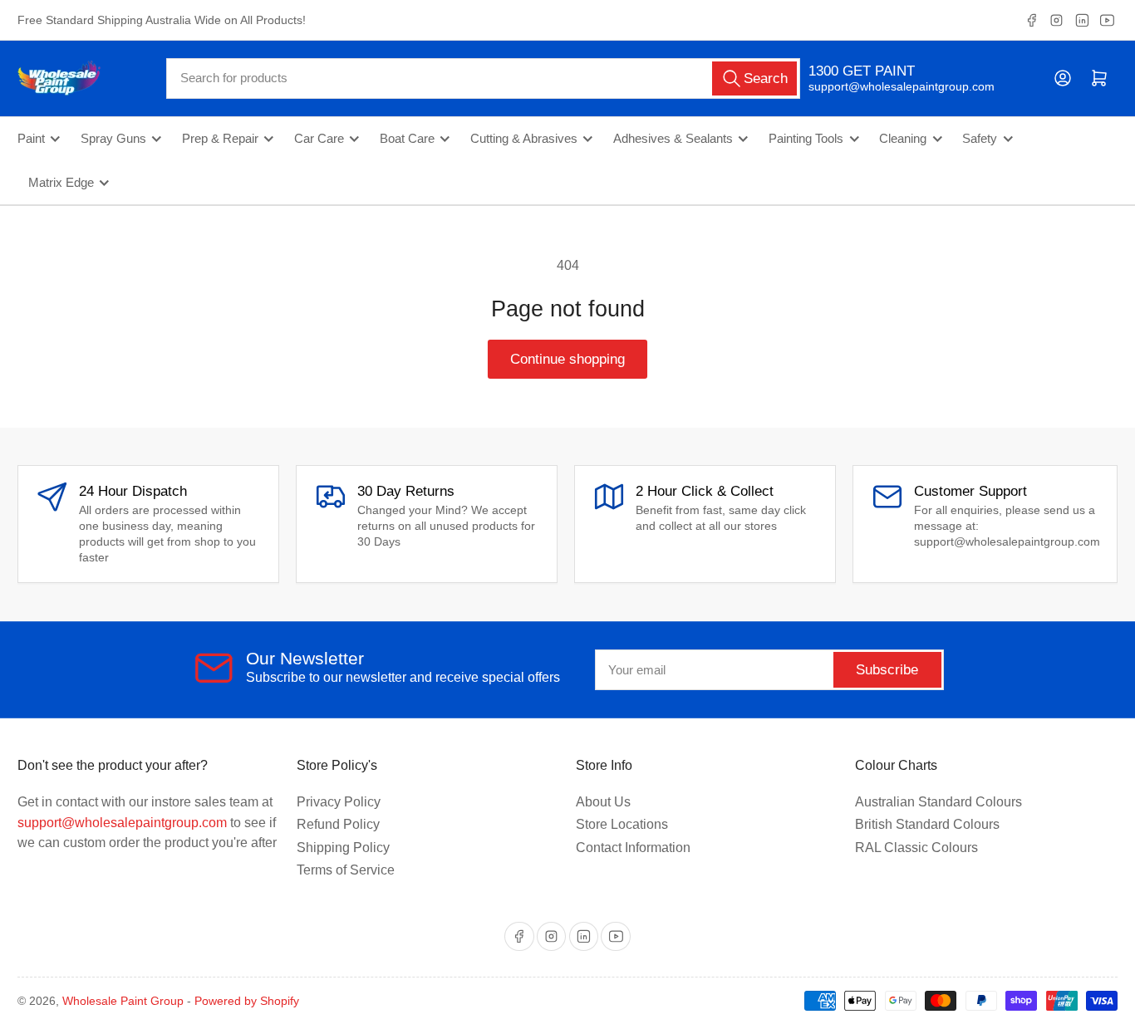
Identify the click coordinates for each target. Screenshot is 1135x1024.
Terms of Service (346, 870)
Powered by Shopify (246, 1000)
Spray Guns (113, 138)
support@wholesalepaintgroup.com (886, 86)
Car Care (319, 138)
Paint (31, 138)
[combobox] (482, 78)
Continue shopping (567, 359)
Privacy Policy (339, 802)
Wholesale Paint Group (123, 1000)
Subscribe (887, 670)
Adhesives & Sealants (673, 138)
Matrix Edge (61, 182)
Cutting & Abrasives (523, 138)
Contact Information (633, 847)
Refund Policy (338, 824)
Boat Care (407, 138)
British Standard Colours (927, 824)
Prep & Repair (220, 138)
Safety (979, 138)
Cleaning (902, 138)
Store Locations (622, 824)
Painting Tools (806, 138)
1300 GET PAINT (861, 71)
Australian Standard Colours (938, 802)
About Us (603, 802)
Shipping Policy (343, 847)
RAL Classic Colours (916, 847)
